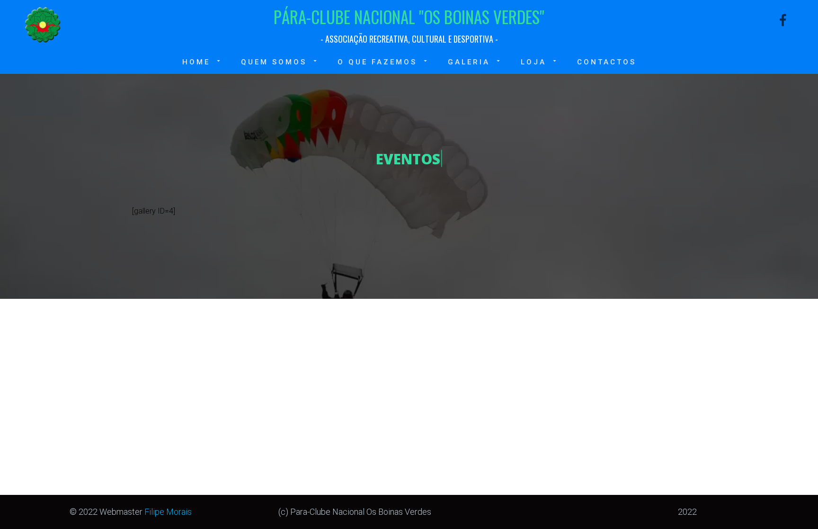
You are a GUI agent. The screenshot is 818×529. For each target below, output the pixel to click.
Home (196, 62)
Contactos (606, 62)
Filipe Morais (168, 512)
